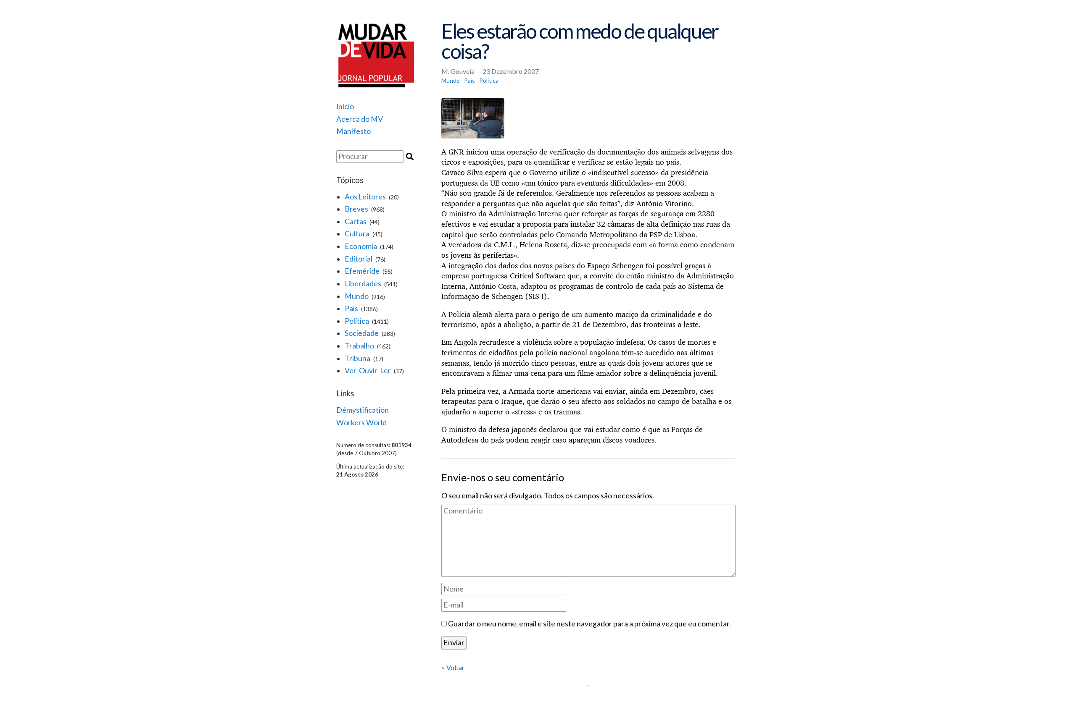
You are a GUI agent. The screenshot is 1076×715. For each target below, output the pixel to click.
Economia (361, 246)
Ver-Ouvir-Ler (368, 370)
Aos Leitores (365, 196)
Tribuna (357, 358)
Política (357, 321)
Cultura (357, 233)
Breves (356, 208)
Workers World (361, 422)
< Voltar (452, 667)
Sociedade (362, 333)
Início (345, 106)
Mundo (357, 296)
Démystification (362, 410)
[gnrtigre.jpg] (588, 118)
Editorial (358, 258)
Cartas (356, 221)
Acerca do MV (359, 119)
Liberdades (363, 283)
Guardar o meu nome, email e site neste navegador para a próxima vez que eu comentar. (589, 623)
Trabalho (359, 345)
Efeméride (362, 271)
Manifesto (353, 131)
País (351, 308)
